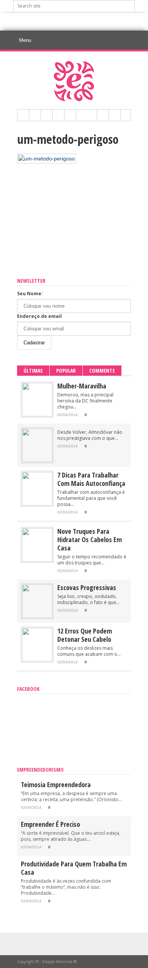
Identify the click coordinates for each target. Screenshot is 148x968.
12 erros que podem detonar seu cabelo (84, 635)
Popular (66, 370)
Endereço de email (39, 316)
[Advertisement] (80, 21)
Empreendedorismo (40, 769)
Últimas (33, 370)
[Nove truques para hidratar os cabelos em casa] (37, 560)
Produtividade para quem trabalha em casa (74, 868)
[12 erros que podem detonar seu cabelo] (37, 660)
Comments (102, 370)
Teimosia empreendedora (56, 784)
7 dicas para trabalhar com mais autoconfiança (91, 479)
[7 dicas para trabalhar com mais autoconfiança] (37, 504)
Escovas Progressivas (86, 587)
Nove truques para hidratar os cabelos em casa (89, 539)
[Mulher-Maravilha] (37, 415)
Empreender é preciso (50, 824)
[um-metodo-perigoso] (46, 159)
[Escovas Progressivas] (37, 616)
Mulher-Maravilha (81, 386)
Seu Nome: (30, 293)
